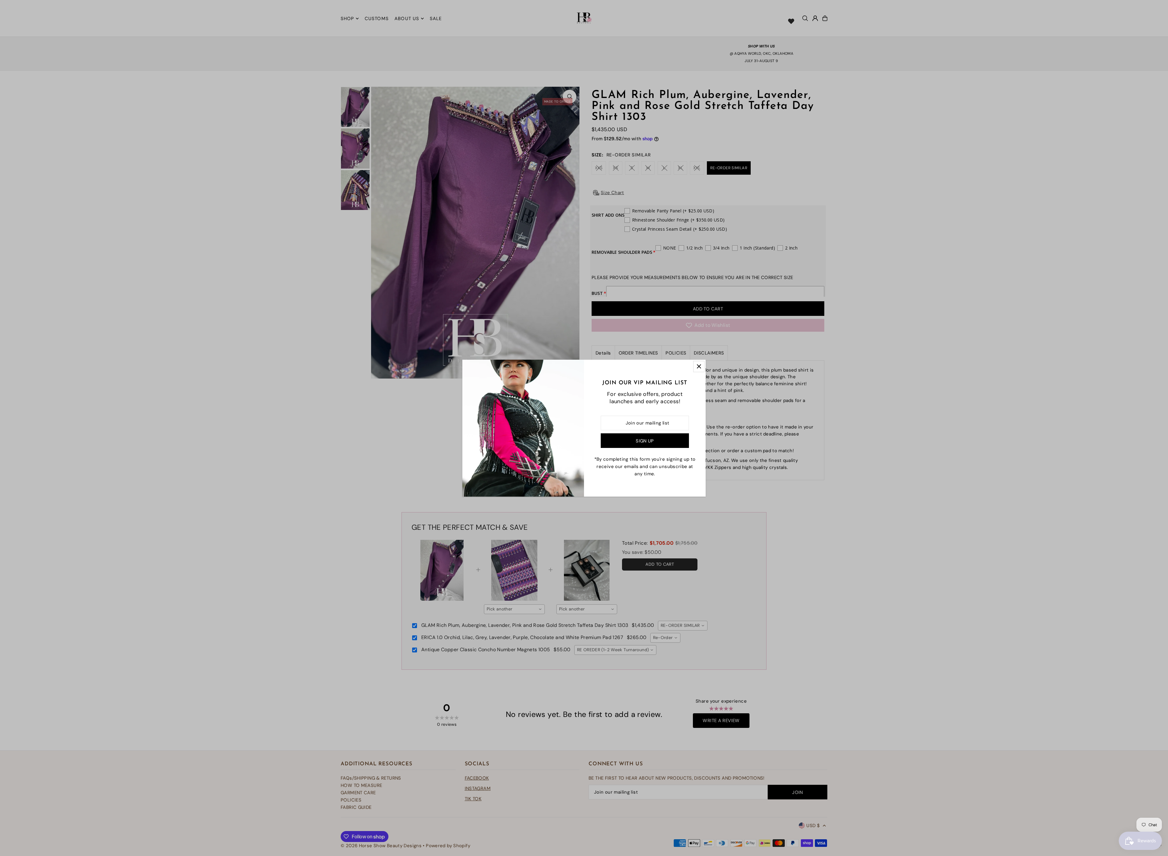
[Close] (698, 366)
